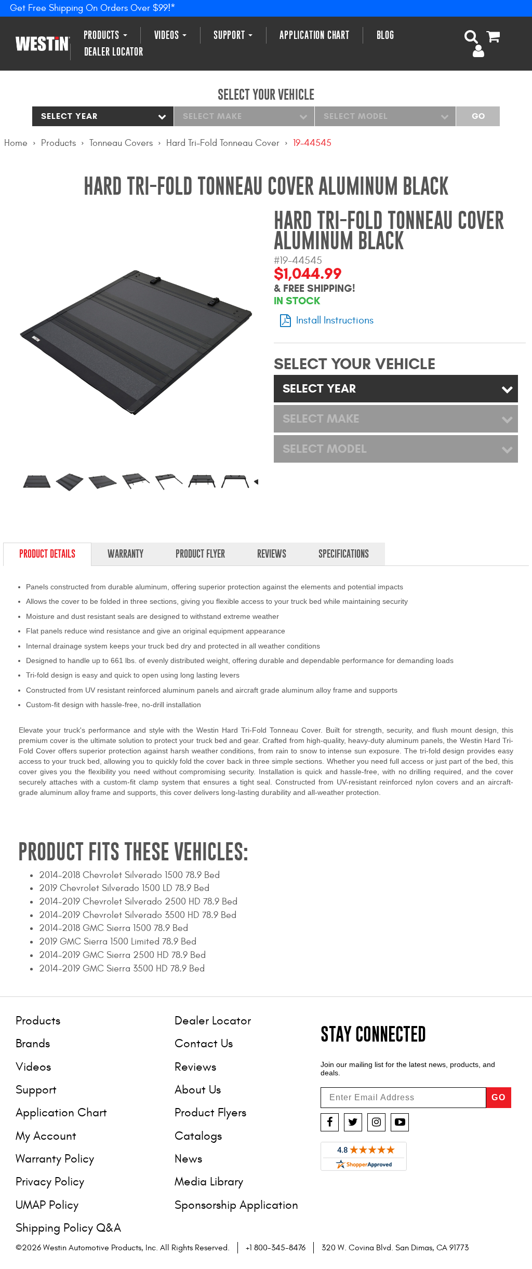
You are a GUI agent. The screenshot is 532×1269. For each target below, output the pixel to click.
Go (478, 116)
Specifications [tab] (343, 553)
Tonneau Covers (121, 143)
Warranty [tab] (125, 553)
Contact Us (204, 1043)
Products (103, 35)
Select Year (69, 116)
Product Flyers (210, 1112)
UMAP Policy (47, 1205)
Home (16, 143)
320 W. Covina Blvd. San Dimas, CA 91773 (395, 1247)
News (188, 1159)
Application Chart (315, 35)
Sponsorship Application (236, 1205)
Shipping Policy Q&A (68, 1228)
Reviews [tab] (271, 553)
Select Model (356, 116)
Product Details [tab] (47, 553)
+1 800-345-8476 (275, 1247)
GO (498, 1097)
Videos (168, 35)
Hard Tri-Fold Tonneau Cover (223, 143)
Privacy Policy (50, 1181)
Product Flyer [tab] (200, 553)
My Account (46, 1136)
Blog (385, 35)
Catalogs (198, 1136)
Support (230, 35)
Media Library (209, 1181)
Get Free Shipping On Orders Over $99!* (93, 8)
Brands (33, 1043)
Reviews (195, 1067)
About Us (198, 1090)
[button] (471, 36)
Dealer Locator (113, 51)
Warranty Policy (55, 1159)
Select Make (212, 116)
